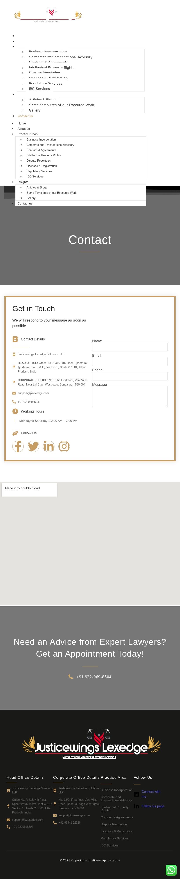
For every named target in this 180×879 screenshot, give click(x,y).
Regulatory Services (45, 83)
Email (96, 355)
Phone (97, 370)
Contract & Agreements (48, 62)
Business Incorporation (48, 51)
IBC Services (39, 88)
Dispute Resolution (44, 73)
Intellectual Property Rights (51, 67)
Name (97, 341)
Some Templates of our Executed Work (61, 105)
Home (22, 36)
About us (24, 41)
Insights (23, 94)
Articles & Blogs (42, 99)
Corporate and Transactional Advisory (60, 57)
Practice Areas (28, 46)
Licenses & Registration (48, 78)
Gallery (35, 110)
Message (99, 384)
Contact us (25, 116)
